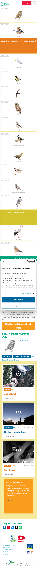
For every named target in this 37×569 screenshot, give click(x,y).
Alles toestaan (18, 299)
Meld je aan (9, 500)
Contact (5, 552)
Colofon (5, 554)
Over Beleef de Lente (9, 545)
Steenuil (23, 340)
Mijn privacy (6, 547)
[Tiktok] (16, 527)
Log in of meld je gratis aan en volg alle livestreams (17, 41)
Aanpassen (17, 306)
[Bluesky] (12, 527)
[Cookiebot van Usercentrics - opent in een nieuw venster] (26, 261)
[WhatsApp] (20, 527)
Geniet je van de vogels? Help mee (18, 212)
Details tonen (26, 293)
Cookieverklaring (8, 549)
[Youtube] (8, 527)
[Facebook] (4, 527)
